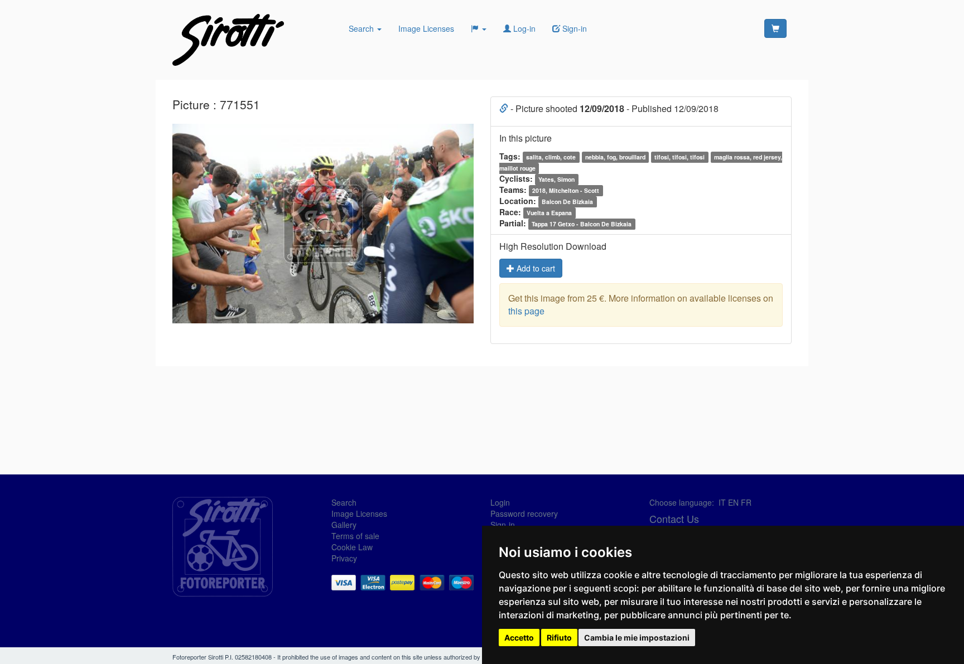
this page (526, 310)
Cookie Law (352, 546)
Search (362, 28)
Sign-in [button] (573, 28)
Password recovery (524, 513)
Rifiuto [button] (559, 637)
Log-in (523, 28)
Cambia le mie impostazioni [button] (637, 637)
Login (500, 502)
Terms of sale (355, 535)
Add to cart (534, 268)
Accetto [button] (519, 637)
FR (746, 502)
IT (722, 502)
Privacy (344, 558)
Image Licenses (426, 28)
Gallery (343, 524)
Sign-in (502, 524)
